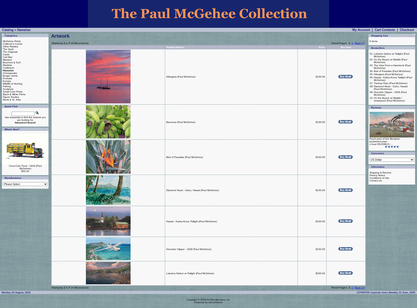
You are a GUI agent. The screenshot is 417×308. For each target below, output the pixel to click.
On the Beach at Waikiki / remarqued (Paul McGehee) (389, 99)
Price (322, 47)
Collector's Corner (12, 44)
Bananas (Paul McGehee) (180, 122)
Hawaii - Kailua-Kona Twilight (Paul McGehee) (191, 221)
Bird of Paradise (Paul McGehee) (184, 157)
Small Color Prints (12, 91)
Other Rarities (10, 46)
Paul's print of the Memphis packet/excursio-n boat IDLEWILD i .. (384, 141)
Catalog (8, 30)
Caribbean (8, 67)
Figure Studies (11, 97)
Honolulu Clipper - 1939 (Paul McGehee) (188, 249)
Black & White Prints (14, 94)
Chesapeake (10, 73)
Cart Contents (385, 30)
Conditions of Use (379, 178)
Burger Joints (10, 75)
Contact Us (375, 180)
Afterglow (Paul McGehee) (180, 76)
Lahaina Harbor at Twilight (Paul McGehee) (190, 273)
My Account (361, 30)
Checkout (407, 30)
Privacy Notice (377, 175)
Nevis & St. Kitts (12, 99)
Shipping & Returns (380, 172)
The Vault (8, 49)
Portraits (7, 78)
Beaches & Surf (12, 62)
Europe (7, 81)
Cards (6, 54)
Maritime (7, 65)
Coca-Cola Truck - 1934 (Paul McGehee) (25, 167)
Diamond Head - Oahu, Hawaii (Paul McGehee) (192, 190)
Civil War (7, 57)
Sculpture (8, 89)
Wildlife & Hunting (12, 83)
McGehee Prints (12, 41)
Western (7, 59)
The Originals (10, 51)
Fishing (7, 86)
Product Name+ (175, 47)
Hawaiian (24, 30)
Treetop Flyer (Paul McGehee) (390, 83)
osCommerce (215, 302)
